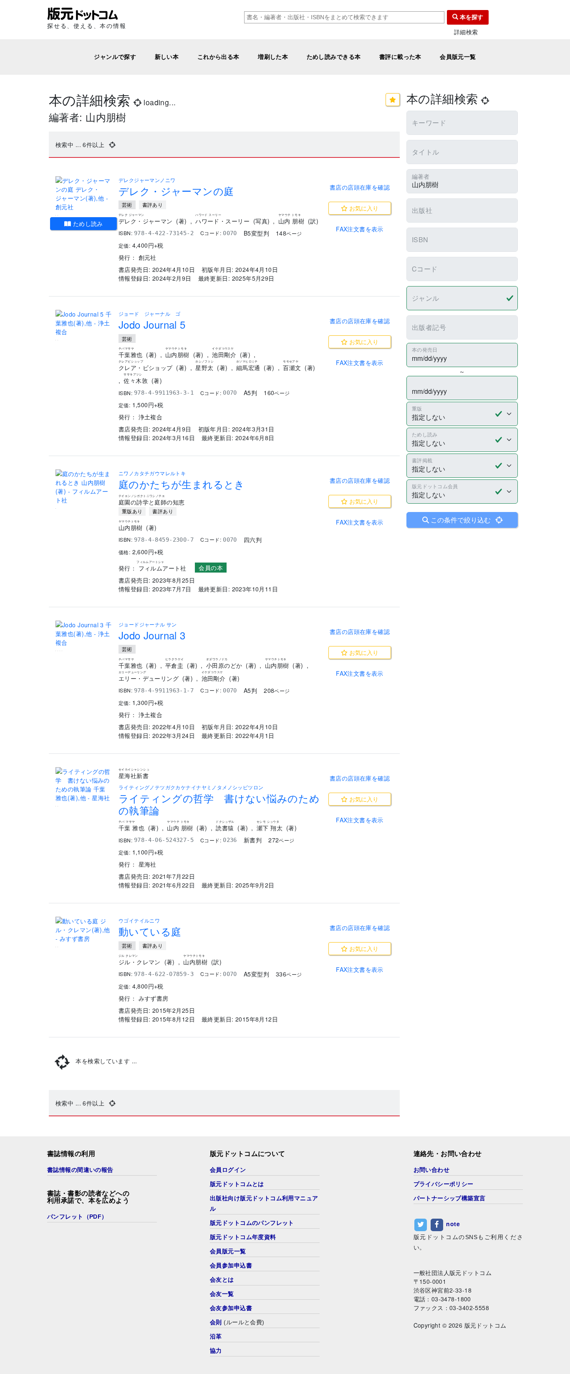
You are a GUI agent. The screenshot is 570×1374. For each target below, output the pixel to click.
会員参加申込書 (231, 1265)
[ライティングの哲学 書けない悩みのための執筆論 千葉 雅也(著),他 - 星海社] (83, 784)
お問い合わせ (432, 1169)
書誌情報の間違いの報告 (80, 1169)
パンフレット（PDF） (77, 1216)
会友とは (222, 1279)
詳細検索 (466, 32)
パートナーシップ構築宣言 (450, 1198)
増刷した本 (273, 56)
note (453, 1223)
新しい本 (167, 56)
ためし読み (87, 223)
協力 (216, 1350)
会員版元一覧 (458, 56)
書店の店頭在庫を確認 (360, 187)
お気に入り (363, 208)
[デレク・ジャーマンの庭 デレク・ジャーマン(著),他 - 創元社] (83, 193)
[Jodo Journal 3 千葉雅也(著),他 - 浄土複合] (83, 634)
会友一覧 (222, 1293)
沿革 (216, 1336)
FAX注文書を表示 (359, 229)
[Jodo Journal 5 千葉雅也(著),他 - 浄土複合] (83, 323)
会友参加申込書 (231, 1308)
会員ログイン (228, 1169)
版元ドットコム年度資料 (243, 1237)
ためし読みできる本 (334, 56)
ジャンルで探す (115, 56)
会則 (216, 1322)
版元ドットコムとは (237, 1184)
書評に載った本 (400, 56)
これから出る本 (218, 56)
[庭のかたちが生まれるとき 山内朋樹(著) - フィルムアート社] (83, 486)
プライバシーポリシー (444, 1184)
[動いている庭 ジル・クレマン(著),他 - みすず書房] (83, 930)
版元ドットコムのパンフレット (252, 1222)
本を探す (470, 17)
